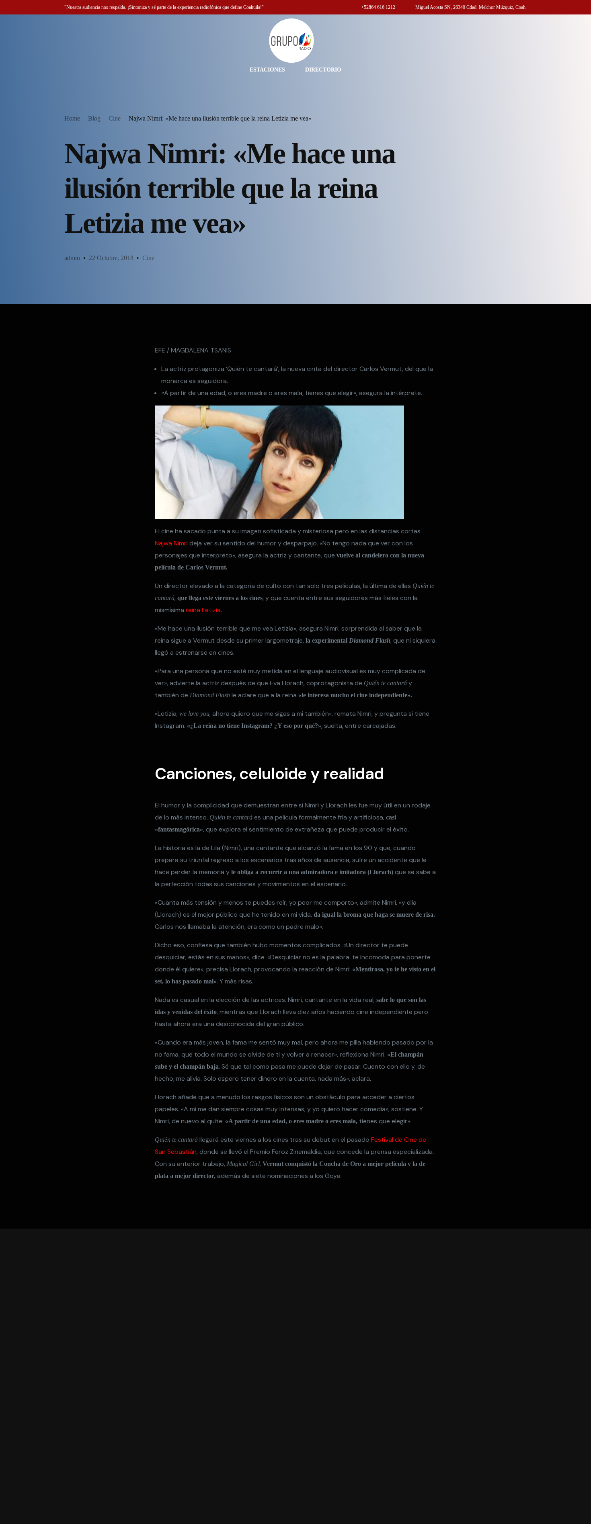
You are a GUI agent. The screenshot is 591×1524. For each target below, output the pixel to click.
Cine (148, 257)
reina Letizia (203, 610)
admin (72, 257)
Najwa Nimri (171, 543)
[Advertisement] (295, 1376)
